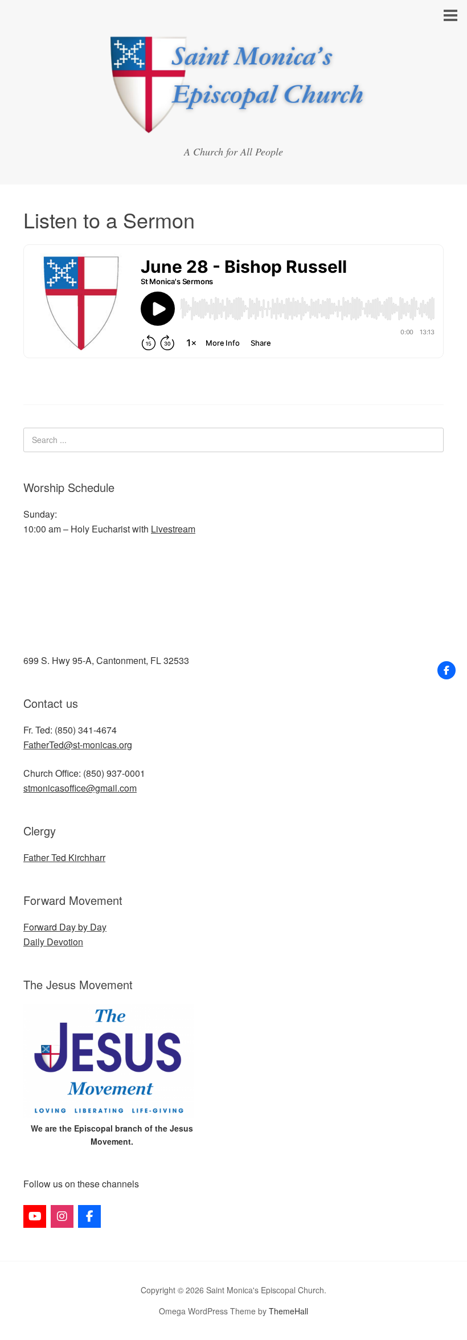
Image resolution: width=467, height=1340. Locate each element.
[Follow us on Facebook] (89, 1216)
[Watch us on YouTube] (34, 1216)
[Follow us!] (446, 670)
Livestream (173, 528)
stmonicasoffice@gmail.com (80, 787)
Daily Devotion (53, 941)
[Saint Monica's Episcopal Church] (233, 130)
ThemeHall (288, 1311)
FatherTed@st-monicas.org (77, 744)
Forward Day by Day (64, 926)
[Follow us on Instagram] (62, 1216)
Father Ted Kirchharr (64, 857)
